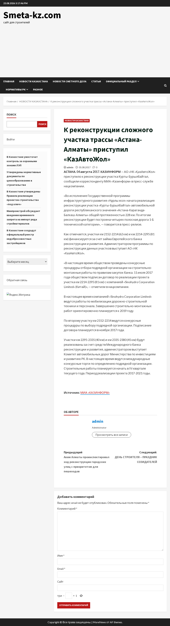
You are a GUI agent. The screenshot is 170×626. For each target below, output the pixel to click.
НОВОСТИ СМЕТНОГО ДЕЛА (69, 81)
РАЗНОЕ (38, 89)
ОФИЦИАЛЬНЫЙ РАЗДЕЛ (121, 81)
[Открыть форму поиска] (165, 85)
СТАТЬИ (96, 81)
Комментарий (67, 508)
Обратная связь (17, 280)
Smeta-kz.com (32, 15)
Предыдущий (86, 461)
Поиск (11, 114)
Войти (11, 139)
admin (70, 167)
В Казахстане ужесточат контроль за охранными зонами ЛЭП (22, 161)
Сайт (60, 581)
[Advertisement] (85, 49)
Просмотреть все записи (111, 434)
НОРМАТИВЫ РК (16, 89)
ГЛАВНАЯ (8, 81)
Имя (60, 555)
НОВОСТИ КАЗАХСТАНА (33, 81)
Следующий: (136, 457)
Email (61, 568)
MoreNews (99, 622)
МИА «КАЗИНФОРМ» (95, 392)
